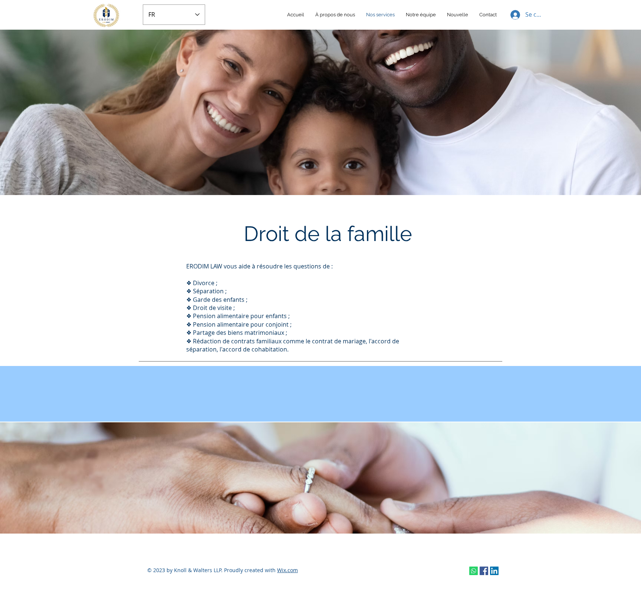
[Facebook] (484, 571)
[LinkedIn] (494, 571)
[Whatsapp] (473, 571)
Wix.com (287, 570)
